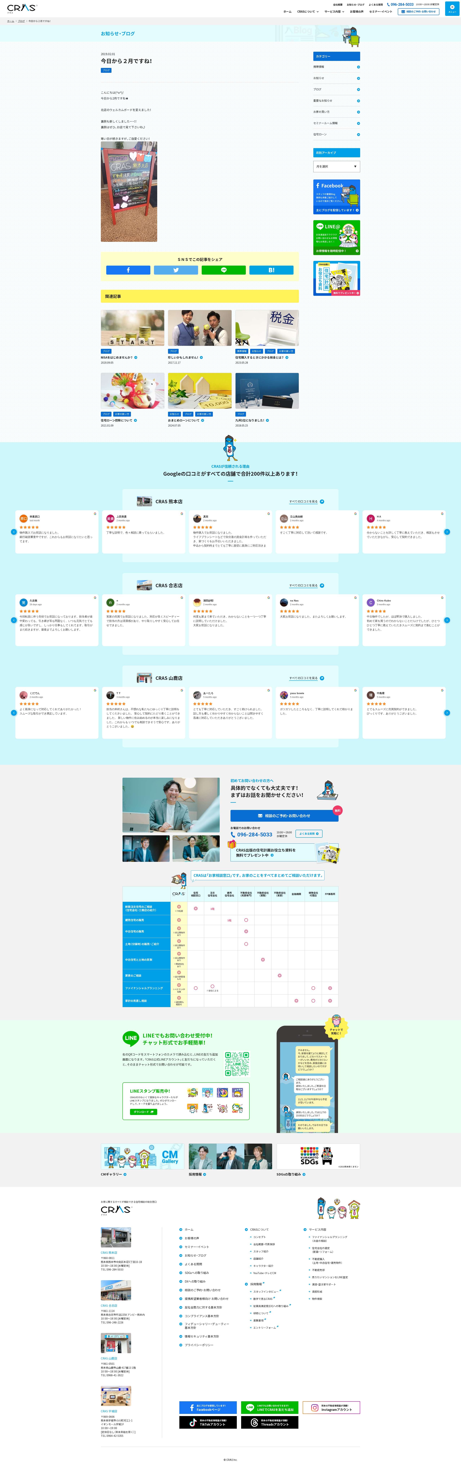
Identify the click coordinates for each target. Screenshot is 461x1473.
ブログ (106, 70)
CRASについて (259, 1229)
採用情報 (256, 1284)
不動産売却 (318, 1270)
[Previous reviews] (14, 532)
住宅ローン (320, 134)
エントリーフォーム (264, 1327)
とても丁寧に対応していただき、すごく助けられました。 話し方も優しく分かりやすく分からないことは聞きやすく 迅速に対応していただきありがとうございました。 (228, 713)
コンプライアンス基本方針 (202, 1316)
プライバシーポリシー (199, 1345)
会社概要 (338, 4)
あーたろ (208, 693)
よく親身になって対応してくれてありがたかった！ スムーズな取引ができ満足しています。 (51, 711)
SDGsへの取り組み (197, 1273)
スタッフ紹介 (260, 1251)
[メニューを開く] (452, 8)
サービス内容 (317, 1229)
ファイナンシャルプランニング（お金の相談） (329, 1239)
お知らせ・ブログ (355, 4)
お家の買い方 (286, 351)
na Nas (294, 600)
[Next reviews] (447, 532)
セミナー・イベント (380, 11)
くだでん (35, 693)
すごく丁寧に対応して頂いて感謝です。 (304, 532)
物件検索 (317, 1299)
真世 (205, 516)
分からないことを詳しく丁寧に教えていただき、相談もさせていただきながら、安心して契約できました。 (403, 534)
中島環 (380, 693)
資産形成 (317, 1291)
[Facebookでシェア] (128, 270)
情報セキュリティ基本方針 (202, 1336)
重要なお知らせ (322, 100)
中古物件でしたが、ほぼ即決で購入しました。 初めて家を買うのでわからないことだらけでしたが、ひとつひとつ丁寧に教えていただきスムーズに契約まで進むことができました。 (403, 623)
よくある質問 (376, 4)
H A (379, 516)
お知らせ (256, 351)
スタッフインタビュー (266, 1291)
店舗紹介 (258, 1258)
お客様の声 (357, 11)
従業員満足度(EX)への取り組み (270, 1306)
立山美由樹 (296, 516)
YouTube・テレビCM (264, 1273)
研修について (260, 1313)
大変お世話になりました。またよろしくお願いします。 (314, 616)
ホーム (287, 11)
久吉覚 (33, 600)
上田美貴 (122, 516)
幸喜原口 (35, 516)
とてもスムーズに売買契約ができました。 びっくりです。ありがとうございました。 (392, 711)
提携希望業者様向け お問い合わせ (207, 1299)
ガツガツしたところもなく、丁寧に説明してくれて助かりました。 (316, 711)
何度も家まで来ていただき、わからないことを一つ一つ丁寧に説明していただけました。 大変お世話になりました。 (229, 621)
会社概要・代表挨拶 (264, 1244)
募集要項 (258, 1320)
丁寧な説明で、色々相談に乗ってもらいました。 (136, 532)
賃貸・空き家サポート (324, 1284)
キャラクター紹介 (263, 1266)
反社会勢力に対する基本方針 (203, 1307)
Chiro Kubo (384, 600)
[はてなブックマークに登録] (271, 270)
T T (118, 693)
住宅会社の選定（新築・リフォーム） (323, 1250)
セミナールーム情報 (325, 123)
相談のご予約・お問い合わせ (203, 1290)
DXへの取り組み (195, 1281)
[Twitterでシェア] (176, 270)
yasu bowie (297, 693)
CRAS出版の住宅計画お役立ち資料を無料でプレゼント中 (266, 853)
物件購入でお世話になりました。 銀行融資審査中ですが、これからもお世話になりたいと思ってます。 (56, 537)
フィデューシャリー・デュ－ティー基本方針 (207, 1326)
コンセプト (259, 1237)
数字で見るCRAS (262, 1299)
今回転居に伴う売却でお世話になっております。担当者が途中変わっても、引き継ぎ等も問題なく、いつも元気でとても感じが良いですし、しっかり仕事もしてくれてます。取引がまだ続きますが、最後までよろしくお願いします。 (56, 623)
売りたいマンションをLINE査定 (330, 1277)
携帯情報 (242, 351)
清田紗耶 (208, 600)
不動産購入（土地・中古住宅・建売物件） (327, 1261)
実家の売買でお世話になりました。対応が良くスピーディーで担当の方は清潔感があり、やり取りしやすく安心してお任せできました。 (142, 621)
